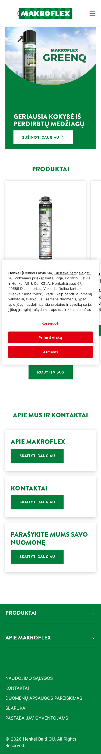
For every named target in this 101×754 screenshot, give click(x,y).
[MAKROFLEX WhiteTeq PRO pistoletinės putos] (45, 258)
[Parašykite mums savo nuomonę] (50, 547)
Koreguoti (50, 323)
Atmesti (50, 352)
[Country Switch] (8, 13)
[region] (50, 312)
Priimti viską (50, 337)
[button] (50, 613)
